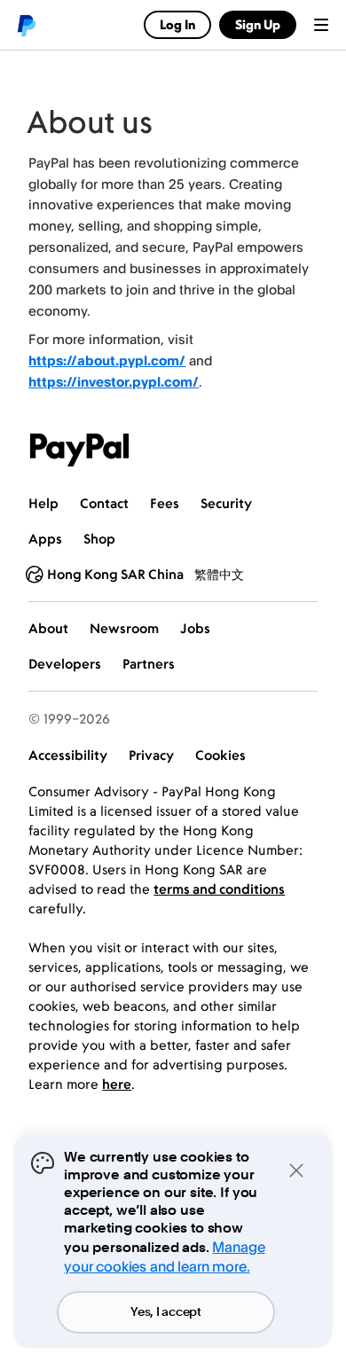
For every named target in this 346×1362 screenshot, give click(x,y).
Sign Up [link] (257, 24)
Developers (64, 663)
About (48, 628)
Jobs (195, 628)
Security (226, 503)
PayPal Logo (79, 450)
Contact (104, 503)
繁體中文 (219, 574)
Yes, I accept (165, 1312)
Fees (164, 503)
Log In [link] (177, 24)
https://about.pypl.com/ (106, 360)
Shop (99, 538)
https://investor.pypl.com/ (113, 381)
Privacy (151, 755)
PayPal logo (25, 24)
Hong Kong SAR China (115, 574)
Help (43, 503)
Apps (45, 538)
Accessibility (67, 755)
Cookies (220, 755)
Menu (321, 24)
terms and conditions (219, 888)
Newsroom (124, 628)
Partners (148, 663)
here (116, 1084)
